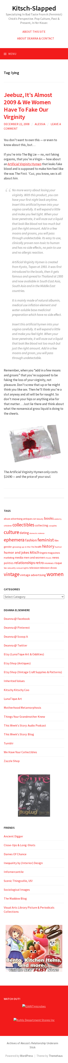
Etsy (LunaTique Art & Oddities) (24, 654)
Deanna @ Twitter (15, 645)
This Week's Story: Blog (19, 734)
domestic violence (36, 533)
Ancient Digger (13, 836)
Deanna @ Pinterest (17, 627)
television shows (48, 567)
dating (24, 533)
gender (8, 546)
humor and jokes (16, 552)
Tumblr (8, 743)
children (8, 525)
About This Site (34, 31)
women (55, 574)
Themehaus (56, 1056)
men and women (34, 557)
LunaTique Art (13, 699)
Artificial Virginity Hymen (24, 164)
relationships (24, 562)
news (55, 557)
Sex (5, 568)
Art (34, 518)
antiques (28, 518)
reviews (49, 563)
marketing (9, 557)
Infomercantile (14, 872)
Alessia (40, 124)
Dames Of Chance (15, 854)
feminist (45, 540)
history (48, 546)
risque (58, 563)
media (19, 557)
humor (58, 546)
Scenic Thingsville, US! (18, 881)
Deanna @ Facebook (17, 619)
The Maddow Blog (15, 898)
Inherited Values (14, 681)
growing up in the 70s (23, 546)
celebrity (58, 519)
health (38, 546)
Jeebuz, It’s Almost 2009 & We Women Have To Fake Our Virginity (28, 106)
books (49, 518)
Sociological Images (17, 889)
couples (53, 525)
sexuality (11, 568)
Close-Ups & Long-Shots (19, 845)
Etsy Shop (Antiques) (17, 663)
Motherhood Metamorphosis (22, 707)
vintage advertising (33, 575)
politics (9, 563)
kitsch (34, 552)
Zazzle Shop (12, 761)
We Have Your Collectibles (20, 752)
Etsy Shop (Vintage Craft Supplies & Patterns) (33, 672)
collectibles (23, 525)
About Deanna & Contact (35, 38)
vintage (11, 574)
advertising (16, 518)
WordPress (26, 1056)
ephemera (14, 540)
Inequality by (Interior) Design (23, 863)
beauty (40, 518)
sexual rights (22, 567)
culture (11, 532)
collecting (41, 525)
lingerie (43, 552)
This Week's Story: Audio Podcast (25, 725)
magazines (54, 552)
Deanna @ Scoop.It (16, 636)
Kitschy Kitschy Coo (16, 690)
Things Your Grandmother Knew (24, 716)
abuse (7, 518)
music (49, 557)
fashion (31, 540)
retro (40, 562)
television (34, 567)
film (56, 540)
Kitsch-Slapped (34, 8)
